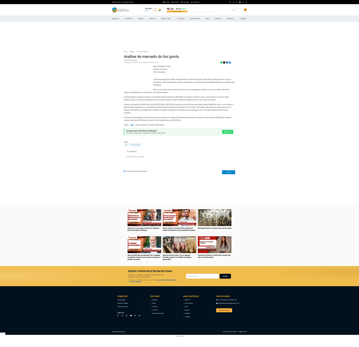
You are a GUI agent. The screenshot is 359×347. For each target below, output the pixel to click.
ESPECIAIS (230, 18)
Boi (126, 144)
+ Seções (187, 316)
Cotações (154, 300)
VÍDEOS (140, 18)
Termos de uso (242, 331)
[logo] (242, 323)
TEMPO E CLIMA (166, 18)
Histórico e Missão (123, 303)
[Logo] (120, 10)
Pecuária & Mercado (158, 313)
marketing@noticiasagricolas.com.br (229, 303)
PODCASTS (152, 18)
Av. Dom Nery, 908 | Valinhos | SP (227, 300)
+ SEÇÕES (243, 18)
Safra (186, 306)
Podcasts (154, 306)
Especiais (187, 313)
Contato (167, 2)
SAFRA (207, 18)
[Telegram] (246, 2)
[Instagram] (236, 2)
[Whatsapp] (243, 2)
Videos (154, 303)
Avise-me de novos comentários (136, 171)
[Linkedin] (230, 62)
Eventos (187, 310)
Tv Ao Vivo (155, 310)
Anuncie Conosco (224, 310)
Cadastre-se (196, 2)
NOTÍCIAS (115, 18)
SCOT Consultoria (135, 144)
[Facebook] (230, 2)
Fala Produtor (189, 303)
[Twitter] (233, 2)
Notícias (187, 300)
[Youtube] (239, 2)
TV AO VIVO (181, 18)
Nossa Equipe (121, 300)
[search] (245, 9)
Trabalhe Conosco (123, 306)
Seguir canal (227, 132)
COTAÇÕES (128, 18)
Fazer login (186, 2)
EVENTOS (217, 18)
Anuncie (176, 2)
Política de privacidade (230, 331)
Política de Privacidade (135, 281)
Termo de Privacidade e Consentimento (167, 280)
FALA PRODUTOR (195, 18)
